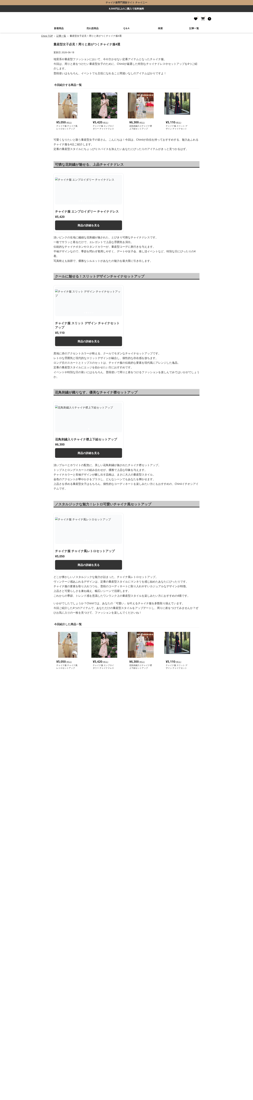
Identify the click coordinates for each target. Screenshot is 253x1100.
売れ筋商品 (93, 28)
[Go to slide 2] (81, 201)
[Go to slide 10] (98, 201)
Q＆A (126, 28)
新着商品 (59, 28)
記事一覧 (194, 28)
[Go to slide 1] (79, 201)
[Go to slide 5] (87, 201)
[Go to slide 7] (91, 201)
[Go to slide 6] (89, 201)
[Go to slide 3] (83, 201)
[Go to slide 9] (96, 201)
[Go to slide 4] (85, 201)
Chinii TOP (47, 35)
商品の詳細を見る (89, 225)
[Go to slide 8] (93, 201)
